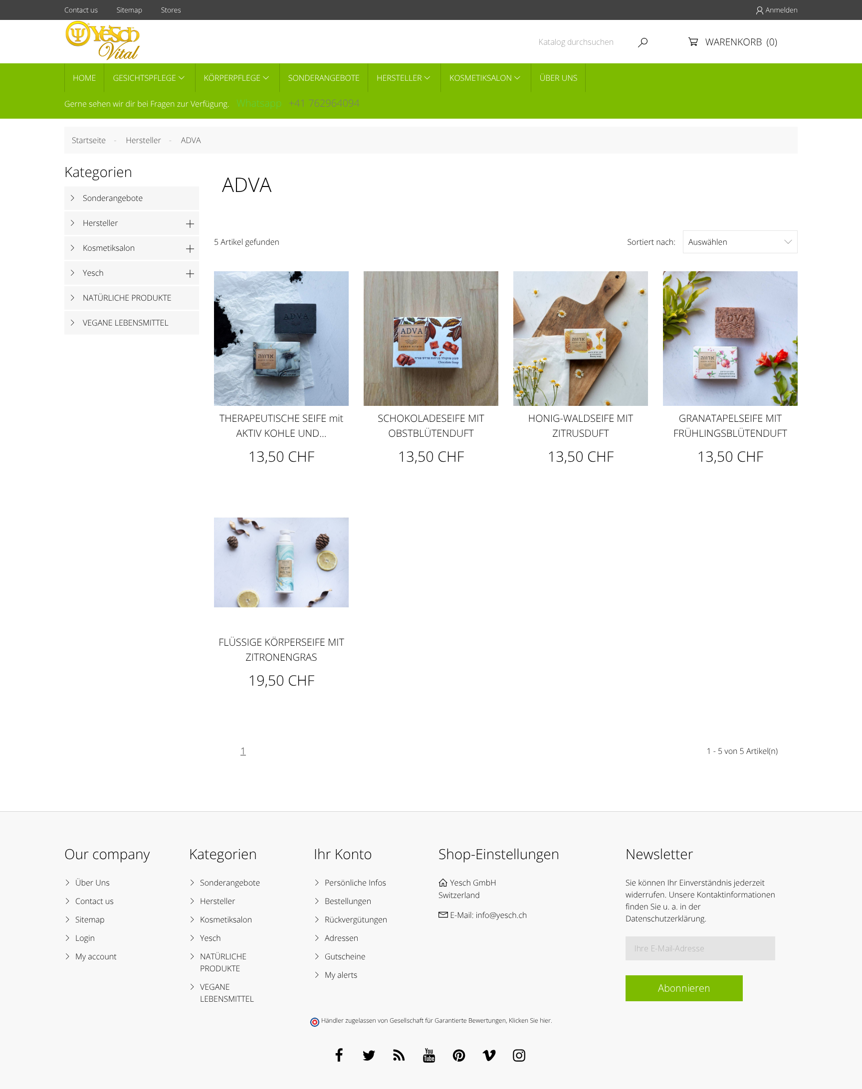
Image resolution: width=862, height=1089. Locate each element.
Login (85, 937)
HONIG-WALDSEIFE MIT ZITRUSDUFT (580, 425)
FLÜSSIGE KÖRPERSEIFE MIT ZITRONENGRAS (281, 649)
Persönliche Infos (355, 882)
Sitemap (129, 10)
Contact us (81, 10)
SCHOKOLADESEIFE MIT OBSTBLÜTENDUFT (431, 425)
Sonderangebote (324, 77)
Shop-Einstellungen (498, 854)
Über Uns (559, 77)
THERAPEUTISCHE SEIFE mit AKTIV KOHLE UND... (281, 425)
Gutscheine (345, 956)
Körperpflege (232, 77)
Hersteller (399, 77)
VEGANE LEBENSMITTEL (126, 322)
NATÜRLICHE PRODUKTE (127, 297)
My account (96, 956)
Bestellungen (348, 901)
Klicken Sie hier (530, 1020)
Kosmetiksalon (480, 77)
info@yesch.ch (501, 914)
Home (84, 77)
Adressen (341, 937)
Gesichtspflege (144, 77)
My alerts (341, 974)
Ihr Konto (343, 854)
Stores (171, 10)
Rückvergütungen (356, 919)
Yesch (93, 272)
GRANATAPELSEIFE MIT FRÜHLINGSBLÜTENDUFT (730, 425)
